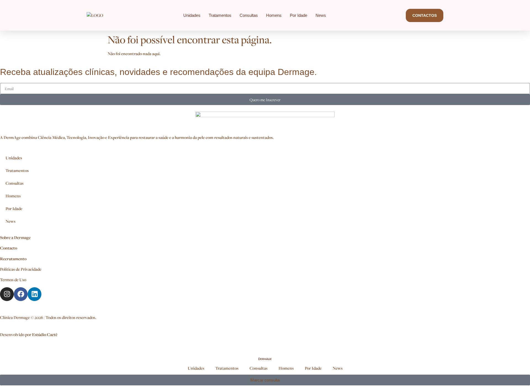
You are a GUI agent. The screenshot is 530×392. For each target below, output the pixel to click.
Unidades (191, 15)
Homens (274, 15)
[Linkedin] (34, 294)
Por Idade (298, 15)
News (321, 15)
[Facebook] (21, 294)
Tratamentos (220, 15)
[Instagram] (7, 294)
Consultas (249, 15)
